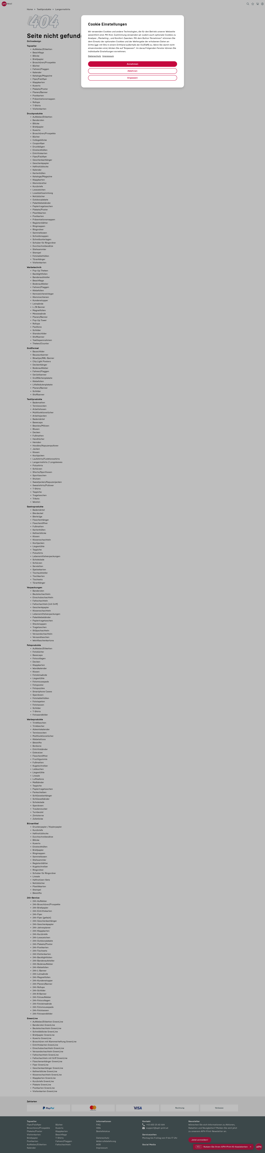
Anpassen (132, 77)
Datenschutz (94, 56)
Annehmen (132, 64)
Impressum (108, 56)
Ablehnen (132, 71)
